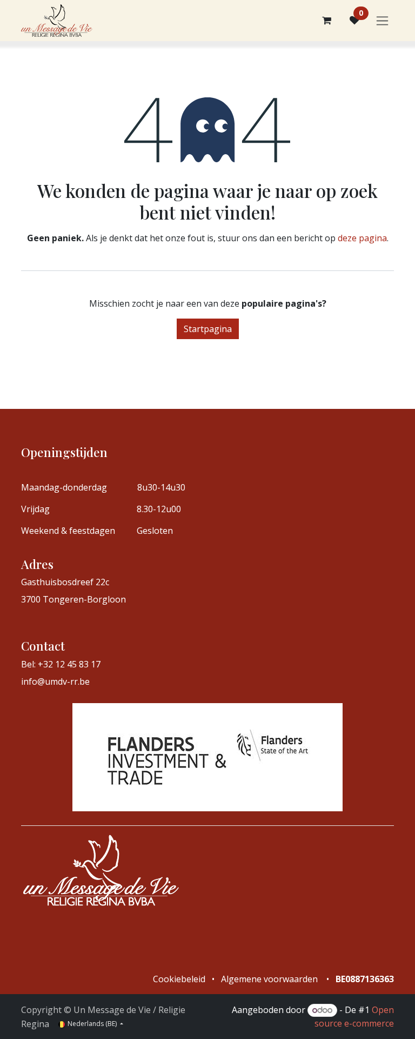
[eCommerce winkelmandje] (326, 20)
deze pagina (362, 238)
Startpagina (208, 329)
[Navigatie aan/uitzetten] (382, 21)
